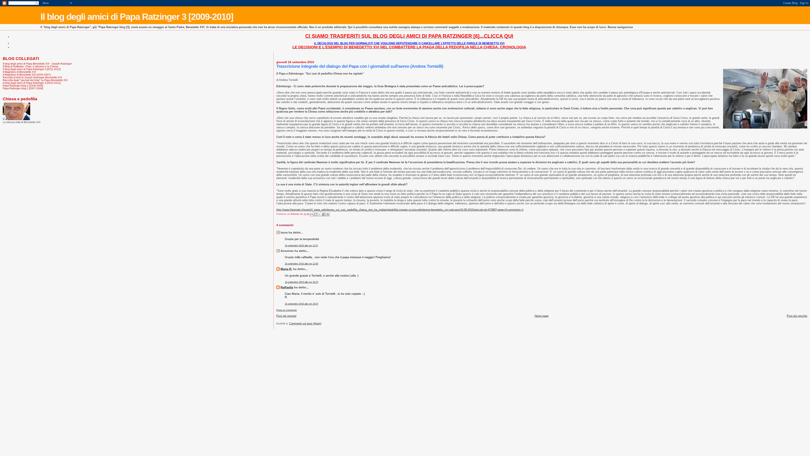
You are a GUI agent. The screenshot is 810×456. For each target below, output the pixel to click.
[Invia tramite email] (312, 214)
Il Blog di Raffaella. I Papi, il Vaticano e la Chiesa (30, 66)
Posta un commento (286, 310)
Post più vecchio (797, 316)
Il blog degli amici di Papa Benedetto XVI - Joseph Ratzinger (37, 63)
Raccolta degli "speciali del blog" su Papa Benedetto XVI (35, 80)
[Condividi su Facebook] (324, 214)
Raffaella (287, 287)
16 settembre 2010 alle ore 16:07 (301, 282)
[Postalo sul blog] (316, 214)
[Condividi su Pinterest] (328, 214)
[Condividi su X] (320, 214)
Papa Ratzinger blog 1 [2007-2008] (23, 88)
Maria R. (286, 269)
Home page (541, 316)
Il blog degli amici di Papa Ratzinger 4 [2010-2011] (32, 82)
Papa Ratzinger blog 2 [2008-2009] (23, 85)
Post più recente (286, 316)
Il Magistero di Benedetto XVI (19, 72)
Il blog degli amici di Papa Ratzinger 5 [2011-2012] (32, 69)
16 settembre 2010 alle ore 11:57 (301, 245)
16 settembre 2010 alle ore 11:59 (301, 263)
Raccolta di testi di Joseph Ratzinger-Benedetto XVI (32, 77)
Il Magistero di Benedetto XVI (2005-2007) (27, 74)
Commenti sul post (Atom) (305, 323)
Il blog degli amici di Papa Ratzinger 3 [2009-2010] (136, 17)
